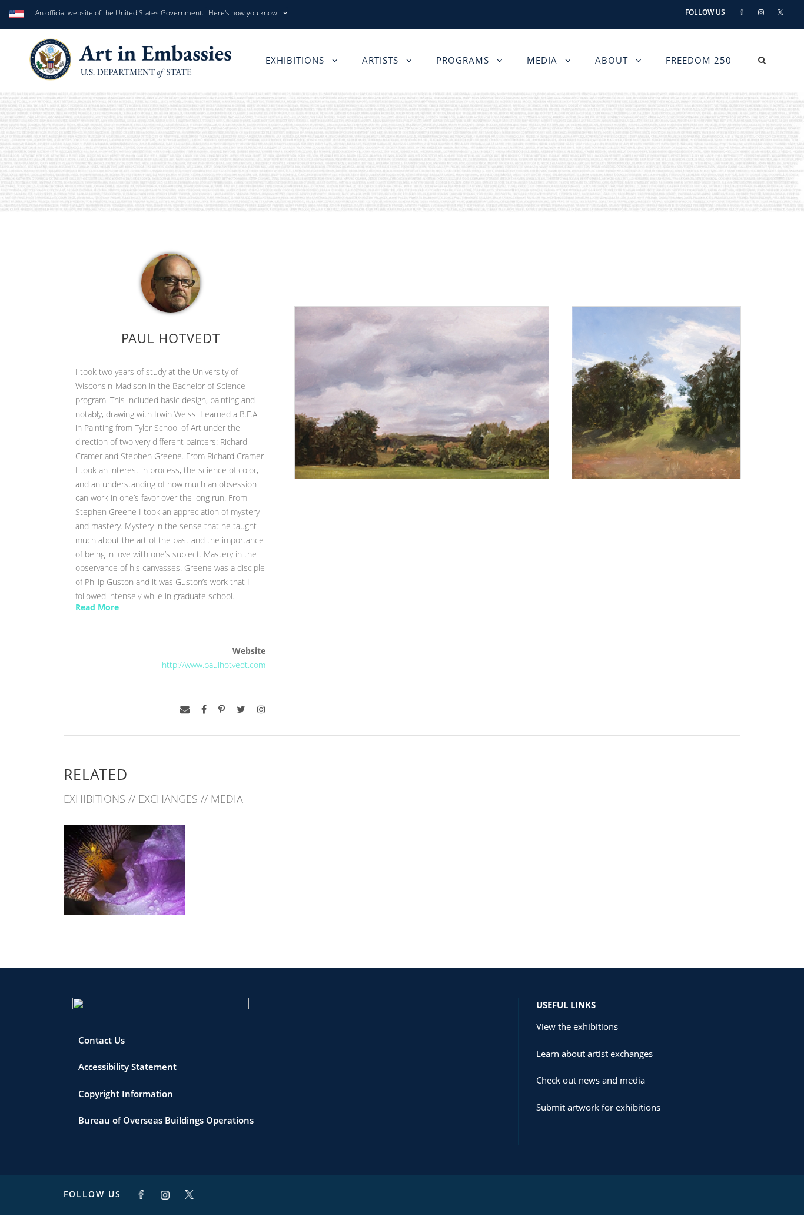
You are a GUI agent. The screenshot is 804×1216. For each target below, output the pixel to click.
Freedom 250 (699, 60)
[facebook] (204, 709)
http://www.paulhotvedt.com (213, 664)
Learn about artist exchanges (594, 1053)
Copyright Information (125, 1093)
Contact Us (101, 1040)
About (611, 60)
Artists (380, 60)
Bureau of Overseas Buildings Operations (166, 1120)
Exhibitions (294, 60)
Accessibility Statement (127, 1066)
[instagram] (261, 709)
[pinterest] (221, 709)
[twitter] (241, 709)
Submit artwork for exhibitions (598, 1107)
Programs (462, 60)
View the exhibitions (577, 1026)
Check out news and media (590, 1080)
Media (542, 60)
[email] (185, 709)
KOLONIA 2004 (124, 889)
